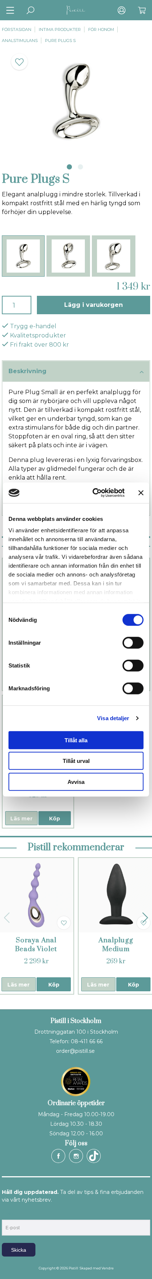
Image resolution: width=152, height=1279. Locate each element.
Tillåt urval (76, 761)
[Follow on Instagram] (76, 1156)
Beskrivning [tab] (27, 371)
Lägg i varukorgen (93, 304)
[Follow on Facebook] (58, 1156)
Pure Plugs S (60, 40)
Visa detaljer (113, 718)
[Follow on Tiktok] (93, 1156)
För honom (101, 29)
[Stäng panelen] (141, 492)
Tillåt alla (76, 740)
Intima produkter (60, 29)
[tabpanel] (76, 101)
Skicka (18, 1250)
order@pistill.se (75, 1051)
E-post (8, 1213)
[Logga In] (121, 10)
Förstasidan (16, 29)
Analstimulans (20, 40)
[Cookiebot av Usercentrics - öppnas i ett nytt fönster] (94, 493)
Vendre (107, 1268)
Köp (54, 818)
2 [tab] (80, 166)
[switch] (133, 642)
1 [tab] (69, 166)
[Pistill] (76, 10)
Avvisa (76, 781)
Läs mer (21, 818)
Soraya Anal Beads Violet (36, 944)
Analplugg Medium (116, 944)
